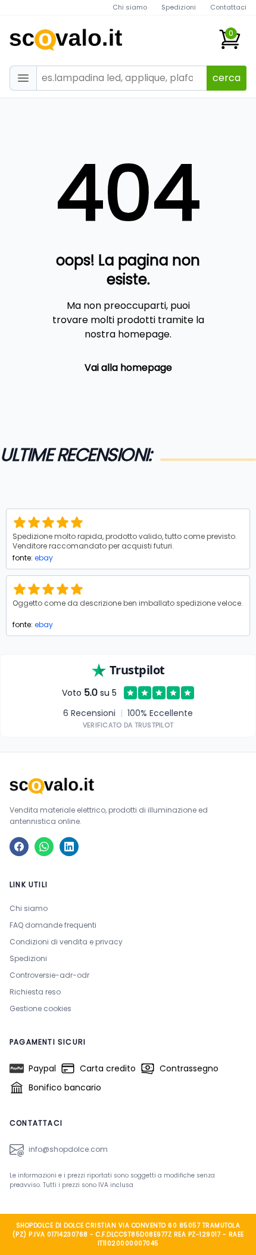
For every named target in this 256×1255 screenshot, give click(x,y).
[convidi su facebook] (19, 846)
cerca (227, 78)
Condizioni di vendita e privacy (66, 942)
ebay (44, 558)
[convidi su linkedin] (69, 846)
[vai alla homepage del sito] (128, 785)
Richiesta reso (35, 992)
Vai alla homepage (128, 367)
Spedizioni (178, 7)
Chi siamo (130, 7)
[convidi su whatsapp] (44, 846)
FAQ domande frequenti (53, 925)
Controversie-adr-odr (49, 975)
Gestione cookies (40, 1008)
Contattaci (228, 7)
